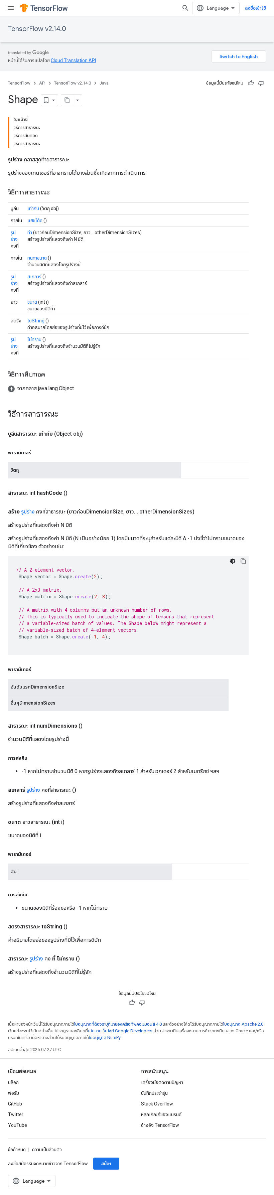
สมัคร (106, 1164)
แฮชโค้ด (34, 220)
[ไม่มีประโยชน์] (261, 83)
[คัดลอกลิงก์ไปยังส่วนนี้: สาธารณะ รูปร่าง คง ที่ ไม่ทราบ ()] (88, 959)
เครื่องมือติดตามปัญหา (162, 1082)
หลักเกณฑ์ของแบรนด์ (161, 1114)
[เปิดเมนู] (10, 8)
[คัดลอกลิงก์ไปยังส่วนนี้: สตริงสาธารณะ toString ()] (75, 927)
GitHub (15, 1103)
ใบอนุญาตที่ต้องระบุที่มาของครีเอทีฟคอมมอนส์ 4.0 (118, 1024)
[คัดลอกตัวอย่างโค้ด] (243, 561)
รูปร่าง (28, 511)
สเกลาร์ (34, 276)
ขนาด (32, 302)
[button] (41, 388)
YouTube (17, 1125)
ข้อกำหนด (17, 1149)
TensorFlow (19, 83)
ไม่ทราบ (34, 339)
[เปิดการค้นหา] (185, 8)
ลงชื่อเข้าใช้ (255, 8)
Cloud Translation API (73, 60)
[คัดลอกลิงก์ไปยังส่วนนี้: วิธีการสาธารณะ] (56, 193)
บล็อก (13, 1082)
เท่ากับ (33, 208)
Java (104, 83)
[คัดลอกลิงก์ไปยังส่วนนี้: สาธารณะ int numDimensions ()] (90, 726)
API (42, 83)
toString (35, 320)
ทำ (29, 232)
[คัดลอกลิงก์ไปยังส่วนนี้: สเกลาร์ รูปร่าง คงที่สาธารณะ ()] (84, 790)
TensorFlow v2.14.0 (37, 29)
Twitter (15, 1114)
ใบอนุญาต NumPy (105, 1037)
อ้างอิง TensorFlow (160, 1125)
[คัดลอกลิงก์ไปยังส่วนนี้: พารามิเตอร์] (38, 453)
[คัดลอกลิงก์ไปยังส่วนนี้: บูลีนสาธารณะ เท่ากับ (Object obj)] (91, 434)
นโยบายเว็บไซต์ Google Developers (120, 1030)
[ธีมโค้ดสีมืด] (232, 561)
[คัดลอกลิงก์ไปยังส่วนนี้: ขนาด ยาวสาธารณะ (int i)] (72, 822)
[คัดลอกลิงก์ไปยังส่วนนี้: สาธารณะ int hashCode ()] (75, 493)
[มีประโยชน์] (251, 83)
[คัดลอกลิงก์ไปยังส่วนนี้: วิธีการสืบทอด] (51, 375)
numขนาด (37, 258)
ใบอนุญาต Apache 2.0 (243, 1024)
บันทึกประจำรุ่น (154, 1093)
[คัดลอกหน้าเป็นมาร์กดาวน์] (67, 100)
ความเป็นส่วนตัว (47, 1149)
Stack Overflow (157, 1103)
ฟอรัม (13, 1093)
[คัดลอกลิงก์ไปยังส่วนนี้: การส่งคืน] (34, 758)
